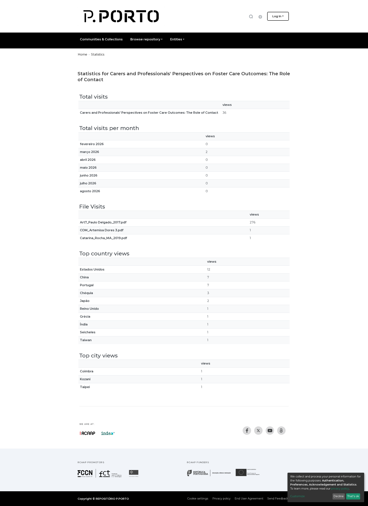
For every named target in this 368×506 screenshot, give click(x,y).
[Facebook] (247, 430)
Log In (276, 16)
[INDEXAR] (108, 433)
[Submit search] (250, 16)
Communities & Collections (101, 39)
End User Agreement (249, 498)
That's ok (353, 496)
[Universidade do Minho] (134, 476)
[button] (261, 16)
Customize (297, 496)
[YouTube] (270, 430)
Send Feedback (277, 498)
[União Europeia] (250, 476)
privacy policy (340, 488)
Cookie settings (197, 498)
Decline (339, 496)
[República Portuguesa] (211, 476)
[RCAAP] (281, 430)
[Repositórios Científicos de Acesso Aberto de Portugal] (87, 433)
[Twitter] (258, 430)
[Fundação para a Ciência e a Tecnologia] (100, 476)
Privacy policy (221, 498)
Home (82, 54)
